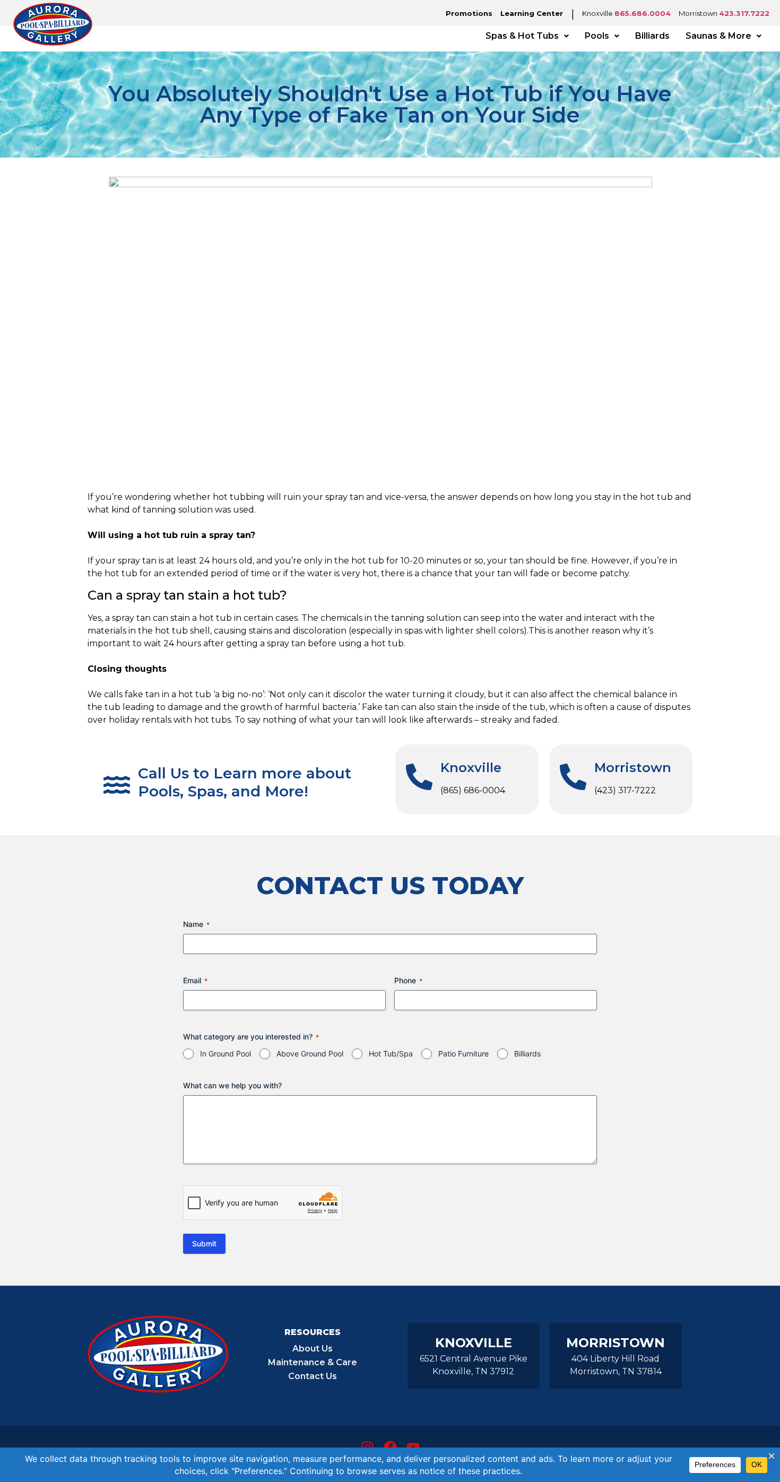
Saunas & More (718, 36)
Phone (408, 980)
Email (195, 980)
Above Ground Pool (309, 1053)
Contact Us (312, 1376)
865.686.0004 (642, 13)
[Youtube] (412, 1447)
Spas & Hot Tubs (522, 36)
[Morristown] (573, 777)
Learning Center (531, 13)
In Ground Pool (225, 1053)
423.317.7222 (744, 13)
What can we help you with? (232, 1085)
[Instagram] (367, 1447)
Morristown (632, 767)
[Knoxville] (419, 777)
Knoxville (470, 767)
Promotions (469, 13)
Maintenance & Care (312, 1362)
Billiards (652, 36)
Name (196, 924)
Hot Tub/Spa (391, 1053)
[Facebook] (390, 1447)
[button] (527, 36)
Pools (597, 36)
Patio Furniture (463, 1053)
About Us (312, 1349)
